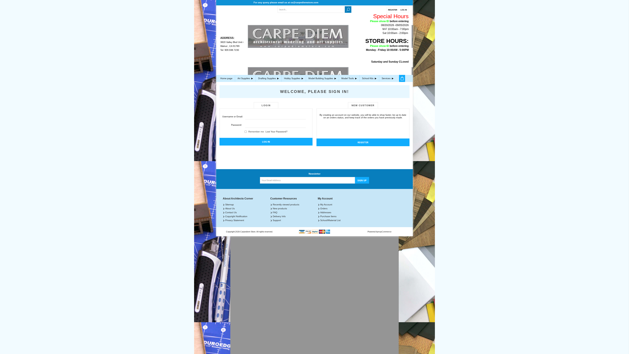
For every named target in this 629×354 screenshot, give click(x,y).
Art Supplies (244, 78)
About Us (230, 208)
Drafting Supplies (267, 78)
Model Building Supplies (321, 78)
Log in (403, 10)
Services (386, 78)
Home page (226, 78)
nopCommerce (384, 232)
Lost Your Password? (276, 131)
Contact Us (231, 212)
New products (280, 208)
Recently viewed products (286, 204)
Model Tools (347, 78)
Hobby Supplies (292, 78)
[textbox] (311, 9)
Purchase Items (328, 216)
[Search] (348, 9)
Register (392, 10)
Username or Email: (232, 116)
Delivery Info (279, 216)
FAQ (275, 212)
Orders (323, 208)
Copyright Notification (236, 216)
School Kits (368, 78)
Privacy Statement (234, 220)
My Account (326, 204)
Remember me (256, 131)
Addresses (325, 212)
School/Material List (330, 220)
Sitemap (229, 204)
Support (277, 220)
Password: (236, 125)
